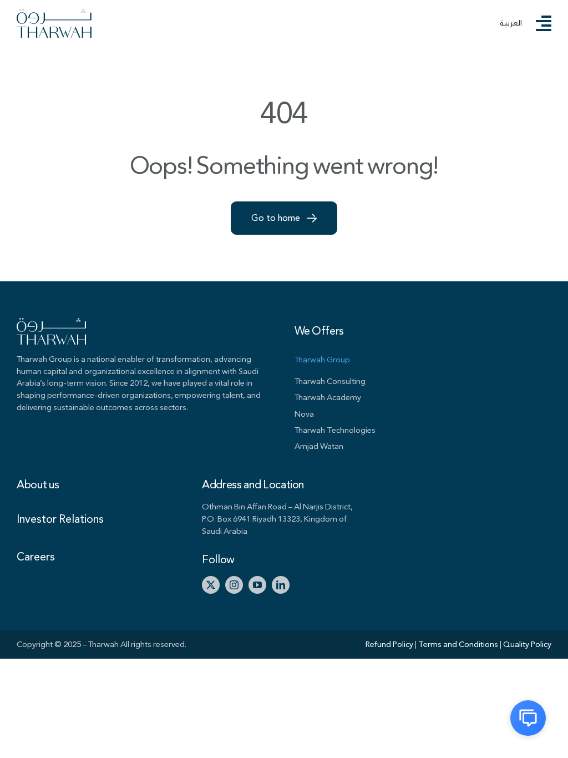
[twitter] (211, 585)
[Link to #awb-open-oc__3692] (543, 23)
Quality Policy (527, 644)
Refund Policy (390, 644)
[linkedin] (281, 585)
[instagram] (234, 585)
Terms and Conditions (459, 644)
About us (38, 484)
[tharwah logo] (54, 14)
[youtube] (257, 585)
